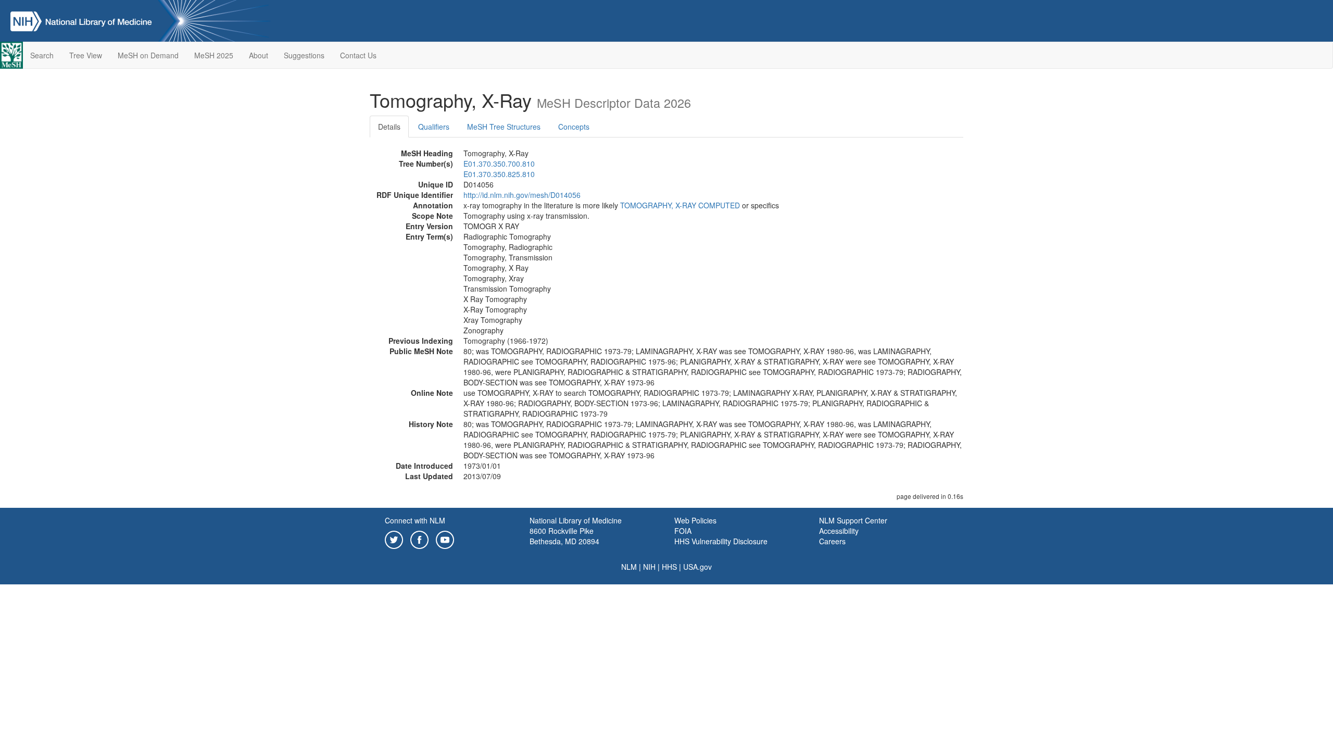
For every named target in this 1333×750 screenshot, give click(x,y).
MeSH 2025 (213, 55)
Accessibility (839, 531)
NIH (649, 566)
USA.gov (697, 566)
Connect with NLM (415, 520)
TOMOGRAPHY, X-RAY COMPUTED (680, 205)
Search (42, 55)
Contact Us (358, 55)
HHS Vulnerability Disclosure (721, 541)
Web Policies (695, 520)
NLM (629, 566)
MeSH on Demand (148, 55)
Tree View (85, 55)
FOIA (682, 531)
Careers (832, 541)
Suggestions (304, 55)
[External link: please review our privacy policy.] (394, 538)
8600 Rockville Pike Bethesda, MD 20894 (564, 536)
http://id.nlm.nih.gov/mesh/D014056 (522, 195)
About (258, 55)
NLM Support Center (853, 520)
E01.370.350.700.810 (499, 163)
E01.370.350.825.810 (499, 174)
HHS (669, 566)
